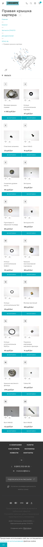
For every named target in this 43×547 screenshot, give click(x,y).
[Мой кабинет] (35, 3)
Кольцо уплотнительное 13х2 (11, 304)
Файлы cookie (23, 489)
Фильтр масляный (30, 303)
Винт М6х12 (28, 146)
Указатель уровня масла (10, 184)
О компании (15, 445)
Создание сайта (17, 528)
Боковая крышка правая (10, 106)
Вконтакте (21, 460)
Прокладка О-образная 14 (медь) (11, 224)
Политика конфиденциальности (23, 486)
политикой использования (11, 541)
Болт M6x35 (28, 422)
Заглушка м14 (29, 222)
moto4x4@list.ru (23, 471)
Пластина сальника (11, 146)
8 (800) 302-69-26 (22, 466)
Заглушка (27, 183)
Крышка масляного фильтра (11, 384)
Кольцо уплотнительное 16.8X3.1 (10, 264)
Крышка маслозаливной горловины (29, 264)
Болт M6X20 (8, 422)
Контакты (28, 453)
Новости (14, 453)
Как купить (14, 449)
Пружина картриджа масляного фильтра (31, 344)
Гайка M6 (27, 383)
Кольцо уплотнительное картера (30, 107)
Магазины (29, 449)
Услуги (30, 445)
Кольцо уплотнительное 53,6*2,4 (10, 344)
